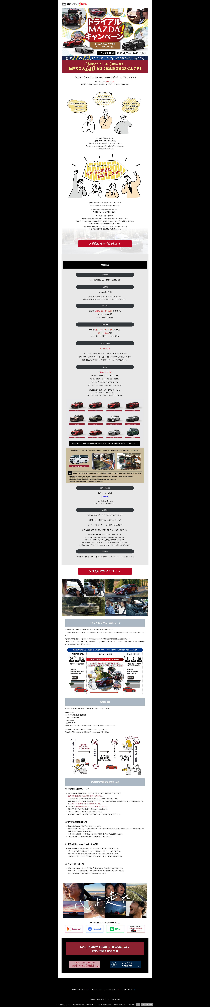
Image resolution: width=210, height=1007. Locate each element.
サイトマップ (96, 989)
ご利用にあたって (127, 989)
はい (138, 1004)
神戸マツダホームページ (79, 989)
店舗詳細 (105, 497)
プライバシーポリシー (111, 989)
